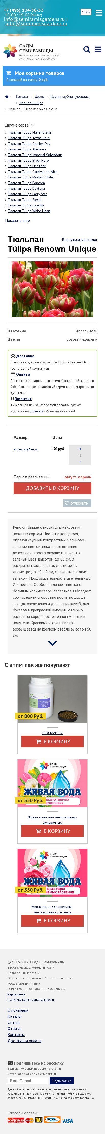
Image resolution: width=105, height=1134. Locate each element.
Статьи (14, 1022)
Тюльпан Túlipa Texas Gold (29, 138)
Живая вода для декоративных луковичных (52, 820)
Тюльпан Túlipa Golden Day (29, 143)
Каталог (15, 1016)
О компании (18, 1010)
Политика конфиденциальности (31, 999)
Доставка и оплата (24, 1040)
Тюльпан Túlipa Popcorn (26, 182)
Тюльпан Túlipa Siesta (25, 199)
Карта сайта (16, 994)
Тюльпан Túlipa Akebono (27, 149)
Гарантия (23, 398)
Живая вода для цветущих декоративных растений (52, 909)
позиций (27, 79)
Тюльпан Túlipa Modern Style (30, 177)
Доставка (25, 355)
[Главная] (8, 96)
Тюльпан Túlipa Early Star (27, 194)
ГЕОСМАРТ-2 (52, 733)
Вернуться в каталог (79, 239)
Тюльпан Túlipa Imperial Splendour (35, 154)
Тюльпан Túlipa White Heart (29, 210)
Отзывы (14, 1028)
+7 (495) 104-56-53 (23, 10)
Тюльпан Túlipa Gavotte (26, 205)
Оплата (23, 374)
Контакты (16, 1034)
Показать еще (17, 220)
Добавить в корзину (52, 488)
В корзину (56, 741)
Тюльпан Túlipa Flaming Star (29, 132)
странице (36, 411)
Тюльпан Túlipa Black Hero (28, 160)
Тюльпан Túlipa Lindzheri (27, 166)
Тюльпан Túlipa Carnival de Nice (32, 171)
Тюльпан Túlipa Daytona (26, 188)
